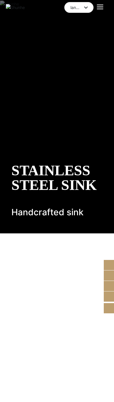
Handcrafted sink (47, 212)
